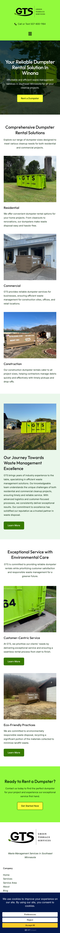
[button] (30, 34)
